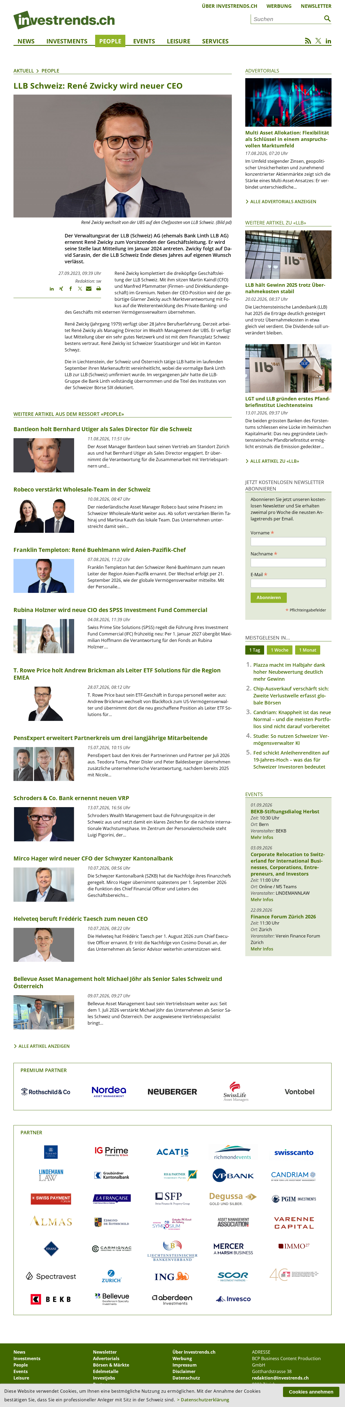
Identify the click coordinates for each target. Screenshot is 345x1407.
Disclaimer (183, 1371)
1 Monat (307, 650)
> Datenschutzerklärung (203, 1400)
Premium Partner (43, 1070)
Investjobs (104, 1378)
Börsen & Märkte (111, 1365)
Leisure (178, 41)
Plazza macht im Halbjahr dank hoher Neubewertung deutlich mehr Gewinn (289, 672)
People (110, 41)
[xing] (58, 291)
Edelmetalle (105, 1371)
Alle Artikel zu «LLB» (274, 461)
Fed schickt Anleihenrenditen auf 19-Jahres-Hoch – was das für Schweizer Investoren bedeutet (291, 759)
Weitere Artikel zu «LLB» (275, 222)
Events (144, 41)
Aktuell (23, 70)
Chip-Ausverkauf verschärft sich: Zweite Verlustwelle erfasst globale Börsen (291, 695)
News (26, 41)
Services (215, 41)
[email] (87, 291)
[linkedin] (49, 291)
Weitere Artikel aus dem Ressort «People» (68, 414)
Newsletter (316, 6)
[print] (96, 291)
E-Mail (259, 574)
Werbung (279, 6)
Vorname (262, 532)
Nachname (264, 553)
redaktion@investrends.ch (280, 1378)
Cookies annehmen (311, 1392)
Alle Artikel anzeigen (44, 1046)
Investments (66, 41)
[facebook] (68, 291)
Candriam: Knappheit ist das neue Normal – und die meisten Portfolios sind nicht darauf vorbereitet (292, 719)
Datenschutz (186, 1378)
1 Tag (254, 650)
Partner (31, 1132)
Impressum (184, 1365)
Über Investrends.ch (229, 6)
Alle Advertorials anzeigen (283, 202)
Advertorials (262, 70)
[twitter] (77, 291)
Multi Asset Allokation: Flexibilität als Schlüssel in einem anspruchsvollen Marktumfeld (287, 139)
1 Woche (279, 650)
